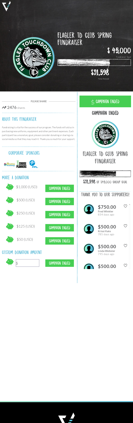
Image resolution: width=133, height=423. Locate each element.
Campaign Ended (106, 101)
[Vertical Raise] (6, 6)
